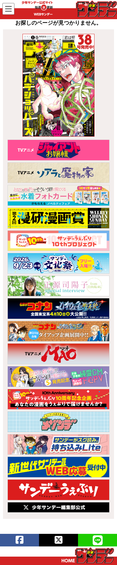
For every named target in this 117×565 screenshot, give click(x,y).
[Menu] (8, 9)
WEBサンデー (96, 8)
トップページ (88, 555)
